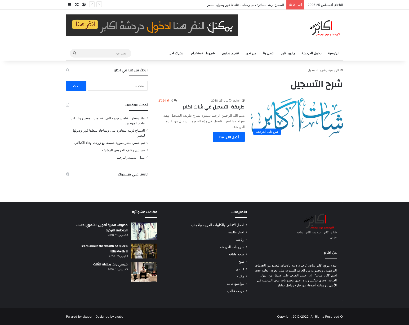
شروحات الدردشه (231, 247)
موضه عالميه (235, 291)
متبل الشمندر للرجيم (130, 157)
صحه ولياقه (236, 254)
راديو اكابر (288, 53)
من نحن (251, 53)
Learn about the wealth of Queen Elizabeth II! (104, 248)
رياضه (240, 239)
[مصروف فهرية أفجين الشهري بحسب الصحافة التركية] (144, 231)
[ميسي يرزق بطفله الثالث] (144, 272)
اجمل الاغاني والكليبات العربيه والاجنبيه (217, 225)
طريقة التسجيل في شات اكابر (214, 106)
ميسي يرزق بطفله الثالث (110, 264)
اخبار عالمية (236, 232)
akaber (88, 316)
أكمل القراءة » (229, 137)
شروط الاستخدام (203, 53)
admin (237, 100)
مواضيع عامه (235, 283)
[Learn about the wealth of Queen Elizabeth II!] (144, 251)
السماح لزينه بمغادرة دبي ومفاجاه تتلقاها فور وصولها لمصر (245, 5)
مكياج (240, 276)
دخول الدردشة (311, 53)
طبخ (241, 261)
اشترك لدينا (176, 53)
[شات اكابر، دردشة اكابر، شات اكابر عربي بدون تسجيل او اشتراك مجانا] (321, 27)
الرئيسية (333, 53)
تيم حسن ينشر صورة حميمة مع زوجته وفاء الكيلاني (109, 143)
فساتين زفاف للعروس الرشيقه (123, 150)
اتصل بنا (268, 53)
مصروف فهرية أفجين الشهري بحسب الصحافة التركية (102, 227)
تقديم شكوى (230, 53)
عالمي (240, 269)
